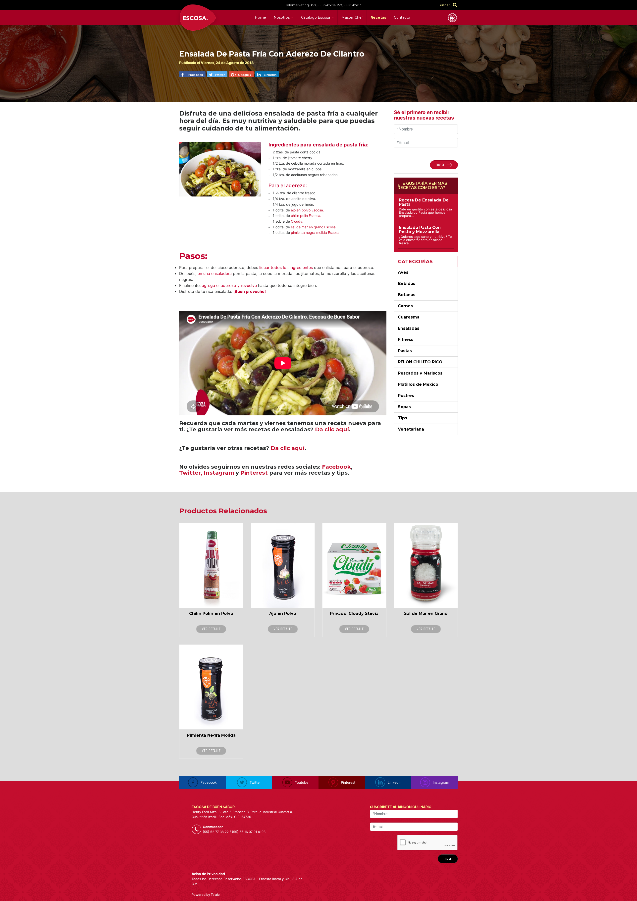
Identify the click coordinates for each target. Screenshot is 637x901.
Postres (406, 395)
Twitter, (190, 472)
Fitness (405, 339)
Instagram (219, 472)
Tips (402, 418)
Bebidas (406, 283)
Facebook (336, 466)
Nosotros (282, 17)
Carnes (405, 306)
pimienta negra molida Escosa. (315, 232)
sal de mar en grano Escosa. (314, 227)
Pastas (405, 350)
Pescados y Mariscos (420, 373)
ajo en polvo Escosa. (307, 210)
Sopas (404, 406)
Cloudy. (297, 221)
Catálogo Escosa (315, 17)
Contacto (402, 17)
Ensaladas (408, 328)
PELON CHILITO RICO (420, 362)
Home (260, 17)
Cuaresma (409, 317)
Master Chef (352, 17)
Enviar (447, 859)
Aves (403, 272)
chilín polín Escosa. (305, 215)
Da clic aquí (332, 429)
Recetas (378, 17)
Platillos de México (418, 384)
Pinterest (254, 472)
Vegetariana (411, 429)
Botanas (406, 294)
